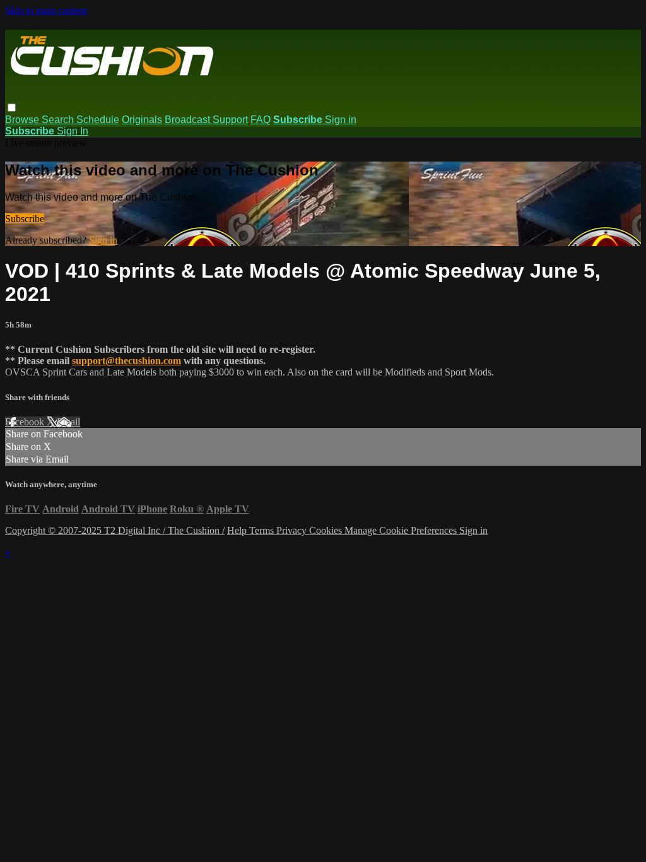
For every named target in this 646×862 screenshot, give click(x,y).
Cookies (326, 530)
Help (238, 530)
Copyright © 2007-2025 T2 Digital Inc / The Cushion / (115, 530)
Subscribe (24, 218)
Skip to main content (46, 10)
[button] (12, 107)
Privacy (292, 530)
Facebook (26, 421)
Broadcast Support (206, 119)
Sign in (340, 119)
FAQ (260, 119)
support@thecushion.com (126, 360)
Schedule (97, 119)
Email (68, 421)
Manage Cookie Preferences (401, 530)
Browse (23, 119)
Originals (142, 119)
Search (59, 119)
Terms (262, 530)
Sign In (72, 131)
